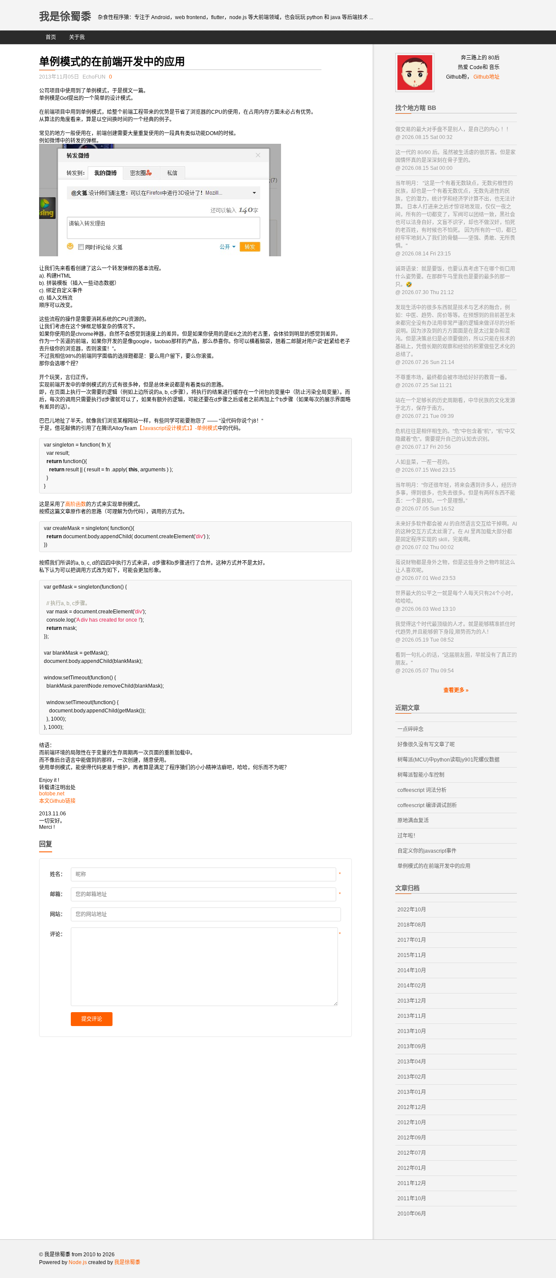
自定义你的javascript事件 (427, 851)
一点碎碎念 (410, 729)
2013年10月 (411, 1031)
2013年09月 (411, 1046)
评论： (58, 934)
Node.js (78, 1262)
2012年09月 (411, 1138)
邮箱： (58, 894)
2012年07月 (411, 1153)
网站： (58, 914)
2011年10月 (411, 1198)
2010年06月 (411, 1214)
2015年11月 (411, 955)
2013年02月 (411, 1077)
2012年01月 (411, 1168)
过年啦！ (407, 836)
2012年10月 (411, 1122)
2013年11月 (411, 1016)
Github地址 (486, 77)
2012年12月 (411, 1107)
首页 (51, 37)
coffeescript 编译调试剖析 (427, 805)
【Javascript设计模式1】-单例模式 (177, 428)
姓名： (58, 874)
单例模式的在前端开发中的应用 (433, 866)
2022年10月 (411, 910)
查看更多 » (456, 690)
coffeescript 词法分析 (422, 790)
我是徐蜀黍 (65, 16)
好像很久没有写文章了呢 (426, 745)
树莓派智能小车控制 (420, 775)
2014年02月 (411, 986)
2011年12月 (411, 1183)
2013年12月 (411, 1001)
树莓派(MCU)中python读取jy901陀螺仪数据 (448, 760)
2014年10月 (411, 970)
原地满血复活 (413, 821)
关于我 (77, 37)
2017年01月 (411, 940)
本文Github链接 (57, 801)
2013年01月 (411, 1092)
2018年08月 (411, 925)
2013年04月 (411, 1062)
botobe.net (51, 794)
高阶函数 (75, 504)
